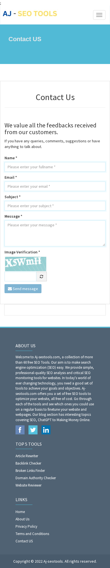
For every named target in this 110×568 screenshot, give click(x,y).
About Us (22, 519)
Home (20, 511)
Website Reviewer (28, 485)
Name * (11, 157)
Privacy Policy (26, 526)
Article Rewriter (27, 456)
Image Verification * (22, 252)
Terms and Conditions (32, 533)
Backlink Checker (28, 463)
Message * (13, 216)
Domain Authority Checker (36, 478)
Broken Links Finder (30, 470)
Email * (11, 177)
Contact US (24, 541)
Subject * (13, 196)
